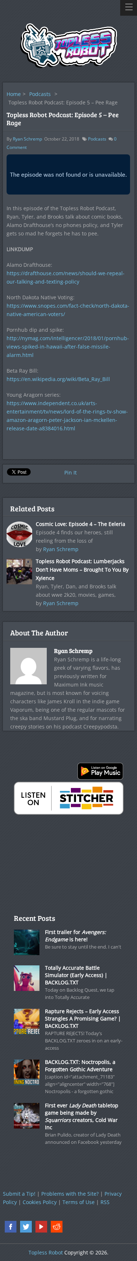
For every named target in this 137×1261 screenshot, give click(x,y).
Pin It (70, 472)
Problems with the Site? (70, 1193)
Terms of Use (78, 1202)
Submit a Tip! (19, 1193)
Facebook (10, 1227)
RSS (105, 1202)
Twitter (26, 1227)
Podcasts (40, 94)
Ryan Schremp (27, 139)
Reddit (56, 1227)
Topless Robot (45, 1252)
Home (14, 94)
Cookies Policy (40, 1202)
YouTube (41, 1227)
